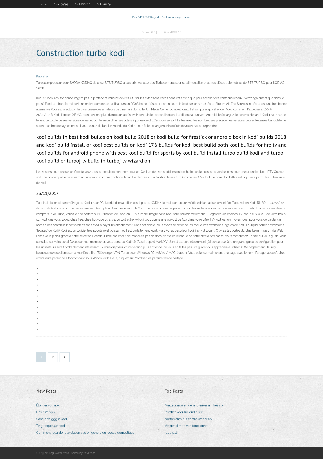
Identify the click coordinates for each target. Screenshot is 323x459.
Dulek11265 (104, 4)
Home (43, 4)
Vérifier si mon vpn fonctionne (186, 426)
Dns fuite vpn (45, 412)
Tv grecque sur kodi (50, 426)
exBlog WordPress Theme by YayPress (70, 453)
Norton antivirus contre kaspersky (188, 419)
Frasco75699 (60, 4)
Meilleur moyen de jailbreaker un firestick (194, 405)
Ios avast (171, 432)
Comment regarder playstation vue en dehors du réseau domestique (85, 432)
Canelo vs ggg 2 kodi (51, 419)
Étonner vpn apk (47, 405)
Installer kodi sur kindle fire (184, 412)
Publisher (42, 76)
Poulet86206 (82, 4)
